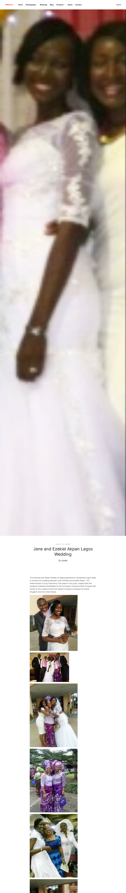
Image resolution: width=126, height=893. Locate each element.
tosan (64, 560)
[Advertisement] (66, 571)
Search (118, 4)
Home (20, 5)
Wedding (67, 544)
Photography (31, 5)
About (70, 5)
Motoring (43, 5)
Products (59, 5)
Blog (51, 5)
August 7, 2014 (60, 544)
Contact (78, 5)
